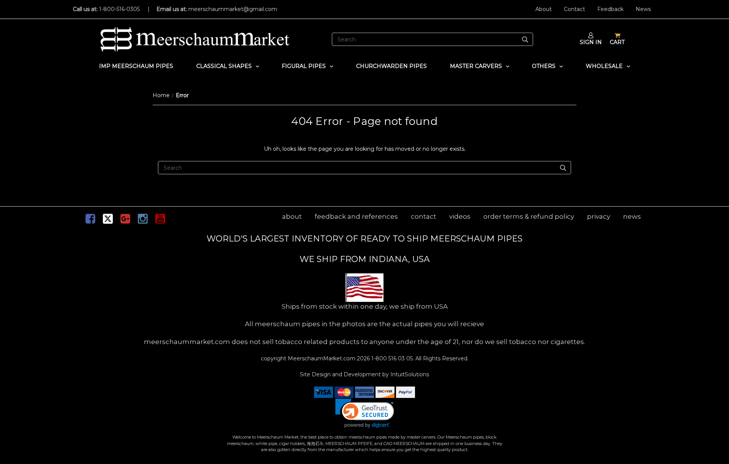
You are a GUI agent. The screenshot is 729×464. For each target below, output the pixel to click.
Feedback (610, 9)
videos (459, 216)
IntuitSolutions (409, 374)
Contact (574, 9)
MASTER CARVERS (476, 66)
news (632, 216)
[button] (364, 413)
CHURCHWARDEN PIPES (391, 66)
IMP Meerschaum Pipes (136, 66)
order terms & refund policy (528, 216)
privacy (598, 216)
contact (423, 216)
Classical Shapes (224, 66)
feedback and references (356, 216)
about (292, 216)
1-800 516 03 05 (391, 358)
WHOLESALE (604, 66)
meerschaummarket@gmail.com (232, 9)
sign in (591, 42)
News (643, 9)
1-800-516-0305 (119, 9)
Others (543, 66)
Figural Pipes (304, 66)
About (543, 9)
